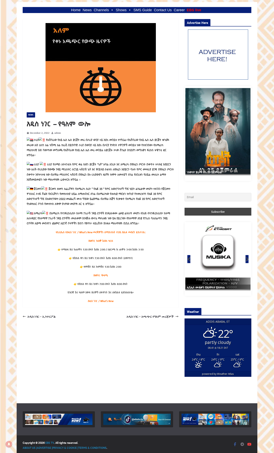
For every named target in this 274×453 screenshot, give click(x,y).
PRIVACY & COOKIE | (65, 448)
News (87, 10)
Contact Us (163, 10)
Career (179, 10)
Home (76, 10)
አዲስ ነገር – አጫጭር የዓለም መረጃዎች (150, 316)
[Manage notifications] (9, 444)
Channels (101, 10)
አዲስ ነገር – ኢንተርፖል (41, 316)
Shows (121, 10)
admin (57, 133)
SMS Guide (142, 10)
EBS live (194, 10)
